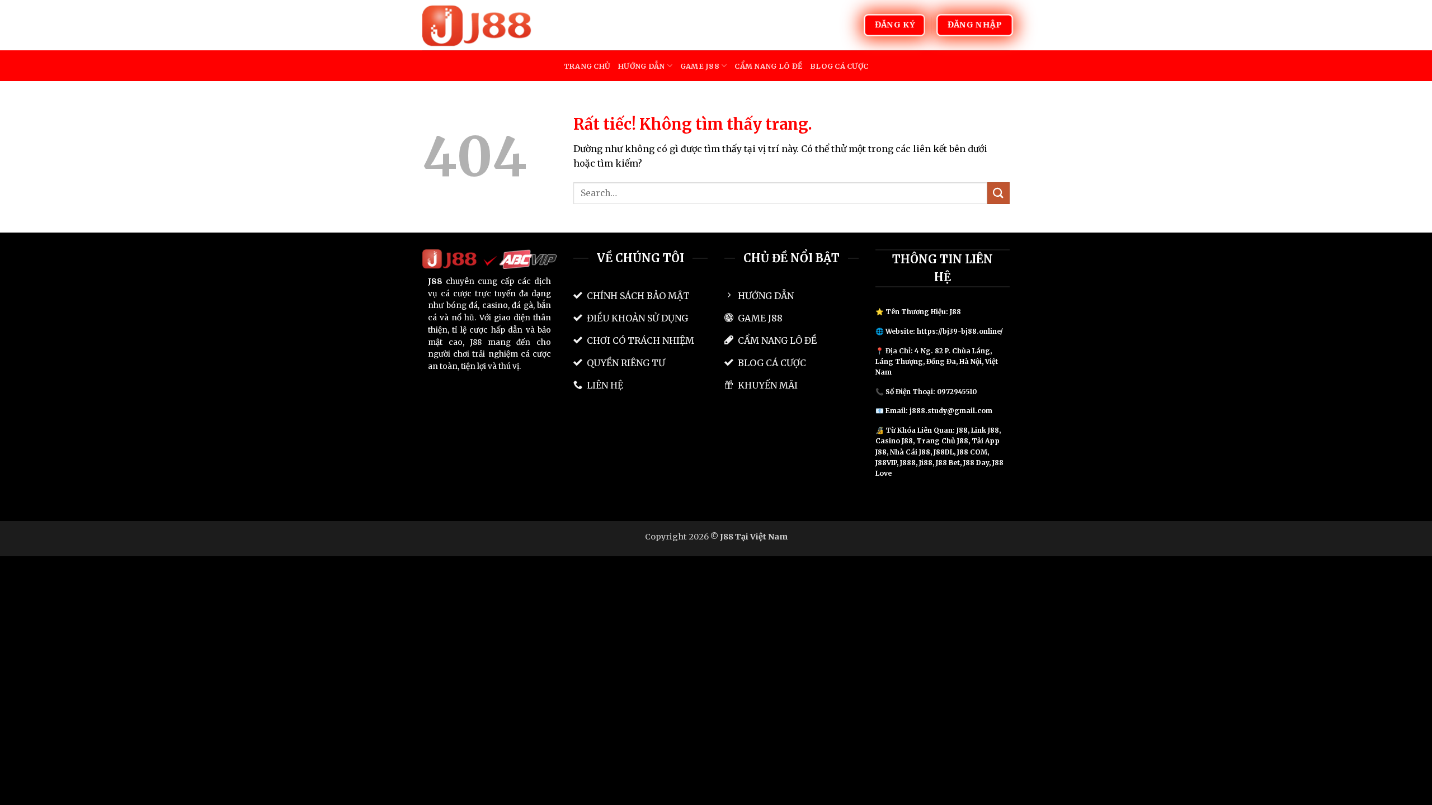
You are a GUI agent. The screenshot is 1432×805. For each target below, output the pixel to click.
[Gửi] (998, 193)
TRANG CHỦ (587, 65)
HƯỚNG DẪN (641, 65)
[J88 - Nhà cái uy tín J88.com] (478, 25)
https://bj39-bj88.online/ (960, 331)
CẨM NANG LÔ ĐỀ (768, 65)
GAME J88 (699, 65)
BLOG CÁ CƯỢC (839, 65)
